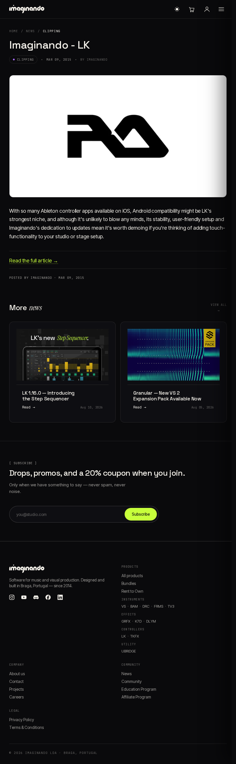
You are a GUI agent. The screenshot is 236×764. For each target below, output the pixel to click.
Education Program (138, 689)
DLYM (151, 621)
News (30, 31)
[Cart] (191, 9)
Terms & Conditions (26, 727)
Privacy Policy (21, 719)
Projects (16, 689)
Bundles (128, 583)
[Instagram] (11, 597)
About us (17, 673)
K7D (138, 621)
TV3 (171, 606)
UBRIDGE (128, 651)
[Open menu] (221, 9)
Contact (16, 681)
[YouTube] (23, 597)
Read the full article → (33, 261)
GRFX (125, 621)
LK (123, 636)
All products (132, 575)
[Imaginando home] (27, 9)
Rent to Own (132, 591)
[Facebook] (48, 597)
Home (13, 31)
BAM (134, 606)
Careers (16, 696)
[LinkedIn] (60, 597)
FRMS (158, 606)
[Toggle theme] (177, 9)
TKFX (134, 636)
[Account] (206, 9)
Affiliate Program (136, 696)
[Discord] (36, 597)
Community (131, 681)
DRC (145, 606)
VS (123, 606)
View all (219, 307)
